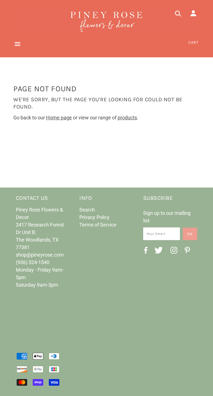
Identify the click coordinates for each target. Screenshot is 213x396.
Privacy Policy (94, 217)
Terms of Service (97, 225)
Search (87, 210)
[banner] (106, 21)
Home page (59, 117)
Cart (193, 42)
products (127, 117)
